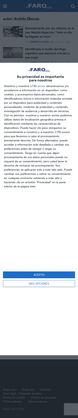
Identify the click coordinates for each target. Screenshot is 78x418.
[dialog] (39, 209)
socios (41, 86)
